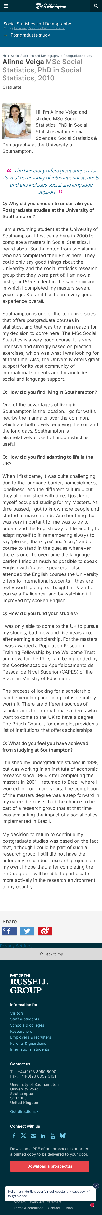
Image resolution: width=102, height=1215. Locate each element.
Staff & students (24, 1019)
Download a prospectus (49, 1166)
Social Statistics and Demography (37, 23)
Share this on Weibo (45, 931)
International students (29, 1049)
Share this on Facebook (3, 929)
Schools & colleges (27, 1025)
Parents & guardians (28, 1043)
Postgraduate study (30, 35)
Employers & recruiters (30, 1037)
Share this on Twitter (27, 931)
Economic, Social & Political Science (39, 28)
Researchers (21, 1031)
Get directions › (24, 1111)
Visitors (17, 1013)
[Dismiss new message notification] (96, 1186)
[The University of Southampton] (51, 6)
